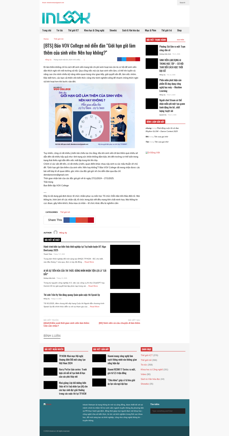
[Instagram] (165, 2)
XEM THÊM (180, 39)
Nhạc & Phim (150, 30)
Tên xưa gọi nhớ (161, 137)
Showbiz (113, 30)
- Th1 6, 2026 (175, 54)
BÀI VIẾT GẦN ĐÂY (101, 349)
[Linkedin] (174, 2)
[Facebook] (157, 2)
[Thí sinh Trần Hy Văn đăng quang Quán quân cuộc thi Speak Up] (125, 303)
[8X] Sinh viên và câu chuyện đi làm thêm (119, 323)
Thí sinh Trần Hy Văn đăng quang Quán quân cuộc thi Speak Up (72, 294)
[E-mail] (133, 59)
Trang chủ (46, 30)
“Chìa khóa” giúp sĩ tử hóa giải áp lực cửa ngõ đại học (121, 381)
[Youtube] (169, 2)
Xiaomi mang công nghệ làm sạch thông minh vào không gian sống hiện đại (122, 359)
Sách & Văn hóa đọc (131, 30)
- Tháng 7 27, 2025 (59, 254)
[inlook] (66, 19)
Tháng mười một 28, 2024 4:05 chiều (67, 60)
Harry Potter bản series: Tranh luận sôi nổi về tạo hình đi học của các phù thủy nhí (73, 372)
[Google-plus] (128, 59)
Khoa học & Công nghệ (94, 30)
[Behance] (64, 409)
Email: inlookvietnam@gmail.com (53, 2)
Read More (89, 262)
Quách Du (162, 115)
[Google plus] (161, 2)
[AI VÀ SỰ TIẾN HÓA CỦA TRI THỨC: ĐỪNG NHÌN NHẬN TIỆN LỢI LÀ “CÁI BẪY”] (125, 279)
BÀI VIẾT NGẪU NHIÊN (54, 349)
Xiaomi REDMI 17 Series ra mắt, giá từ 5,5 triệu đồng (122, 371)
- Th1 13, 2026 (170, 75)
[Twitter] (152, 2)
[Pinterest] (137, 59)
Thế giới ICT (73, 30)
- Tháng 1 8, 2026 (61, 278)
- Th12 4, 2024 (170, 95)
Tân (147, 142)
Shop (179, 30)
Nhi (147, 137)
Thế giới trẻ (166, 30)
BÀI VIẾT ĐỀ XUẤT (52, 239)
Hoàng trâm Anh (49, 278)
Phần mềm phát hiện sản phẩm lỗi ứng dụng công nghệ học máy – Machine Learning (170, 85)
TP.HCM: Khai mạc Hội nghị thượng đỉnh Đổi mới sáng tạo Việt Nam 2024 (72, 359)
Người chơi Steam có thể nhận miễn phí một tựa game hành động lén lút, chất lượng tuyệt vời (172, 105)
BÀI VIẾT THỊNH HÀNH (156, 39)
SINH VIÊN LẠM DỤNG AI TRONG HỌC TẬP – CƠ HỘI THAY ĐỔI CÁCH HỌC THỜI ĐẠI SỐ (171, 65)
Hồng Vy (48, 60)
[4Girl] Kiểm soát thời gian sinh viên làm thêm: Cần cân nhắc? (67, 324)
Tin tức (59, 30)
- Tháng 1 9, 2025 (55, 299)
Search (183, 3)
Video (143, 374)
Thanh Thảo (48, 254)
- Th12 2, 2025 (171, 115)
